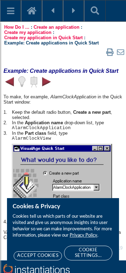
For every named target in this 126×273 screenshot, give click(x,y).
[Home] (31, 10)
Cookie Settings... (88, 253)
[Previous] (52, 10)
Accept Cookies (37, 255)
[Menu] (10, 10)
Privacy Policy (83, 235)
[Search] (94, 10)
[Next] (73, 10)
